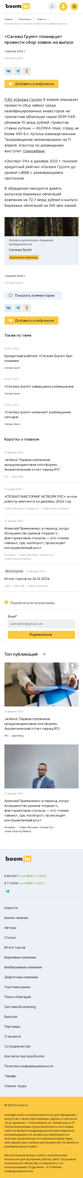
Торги (7, 586)
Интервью (9, 555)
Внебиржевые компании (23, 967)
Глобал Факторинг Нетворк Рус (21, 508)
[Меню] (74, 6)
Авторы (10, 927)
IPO (6, 477)
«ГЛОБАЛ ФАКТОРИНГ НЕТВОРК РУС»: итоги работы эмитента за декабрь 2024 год (40, 498)
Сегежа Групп (13, 58)
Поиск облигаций (17, 997)
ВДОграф (19, 586)
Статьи (9, 937)
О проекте (12, 1036)
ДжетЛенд (17, 477)
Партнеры (12, 1026)
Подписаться (40, 634)
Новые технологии (38, 586)
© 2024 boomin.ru (16, 1105)
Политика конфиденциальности (28, 1066)
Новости (41, 19)
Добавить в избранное (34, 84)
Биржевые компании (20, 957)
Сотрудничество (17, 1046)
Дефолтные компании (21, 977)
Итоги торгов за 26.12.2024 (27, 579)
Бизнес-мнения (16, 918)
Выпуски (10, 1016)
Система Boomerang (20, 1007)
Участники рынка (17, 987)
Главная (8, 19)
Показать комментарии (34, 295)
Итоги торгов (14, 571)
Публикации (24, 19)
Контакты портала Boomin (24, 1056)
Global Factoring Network (55, 508)
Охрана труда (15, 1086)
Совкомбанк (34, 151)
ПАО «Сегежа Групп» (23, 99)
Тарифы (10, 1076)
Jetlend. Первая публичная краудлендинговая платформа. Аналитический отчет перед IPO (32, 465)
